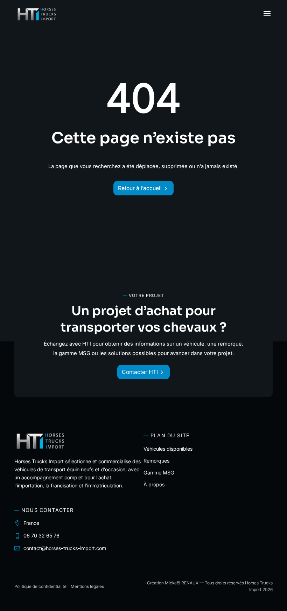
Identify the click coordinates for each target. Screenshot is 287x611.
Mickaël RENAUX (181, 582)
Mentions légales (87, 586)
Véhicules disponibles (168, 449)
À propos (154, 484)
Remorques (156, 461)
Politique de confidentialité (40, 586)
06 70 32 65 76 (41, 536)
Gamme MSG (159, 472)
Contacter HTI (140, 371)
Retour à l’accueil (140, 188)
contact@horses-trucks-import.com (64, 548)
